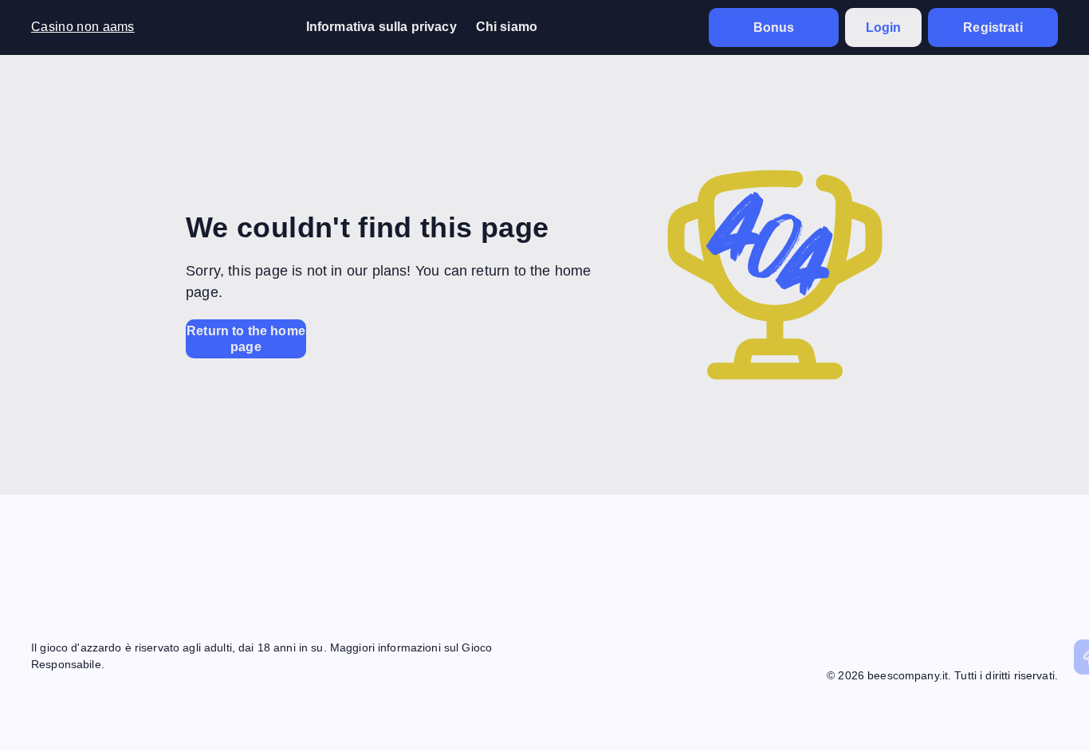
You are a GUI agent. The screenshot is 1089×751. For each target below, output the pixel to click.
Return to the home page (246, 338)
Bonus (774, 27)
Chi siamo (506, 26)
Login (884, 27)
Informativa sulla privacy (381, 26)
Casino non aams (83, 26)
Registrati (993, 27)
